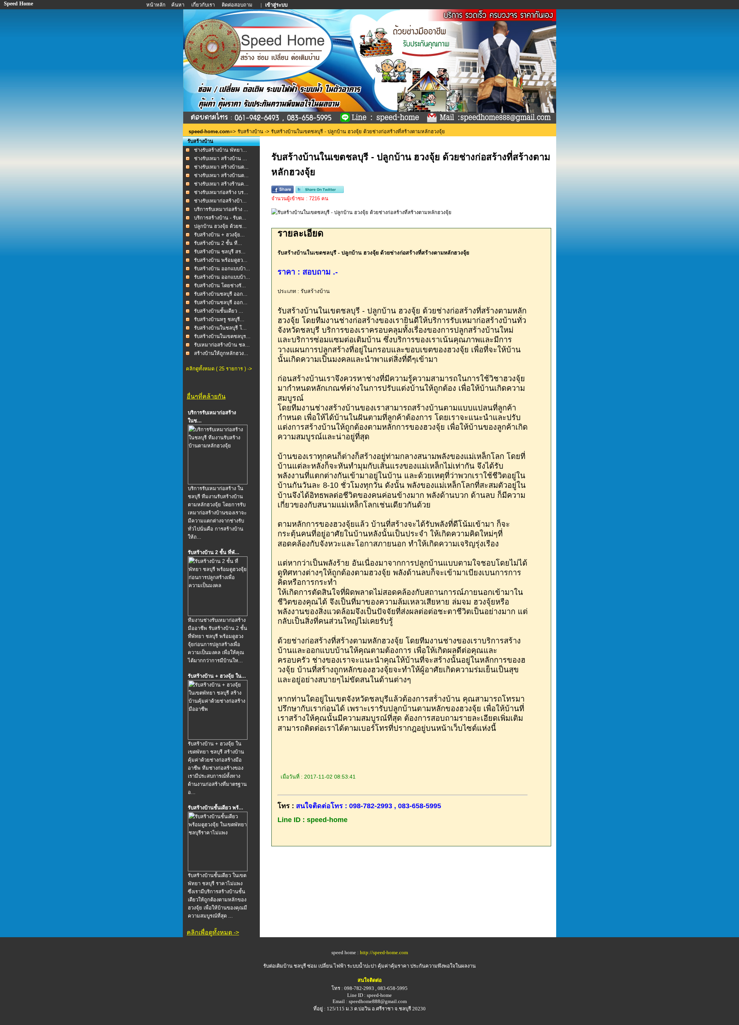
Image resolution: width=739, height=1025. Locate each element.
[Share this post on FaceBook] (282, 191)
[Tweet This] (319, 191)
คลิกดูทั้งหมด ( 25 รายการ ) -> (219, 369)
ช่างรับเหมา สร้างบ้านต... (221, 167)
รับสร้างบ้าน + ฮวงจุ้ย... (219, 235)
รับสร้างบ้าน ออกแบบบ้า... (222, 268)
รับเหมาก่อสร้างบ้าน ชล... (222, 345)
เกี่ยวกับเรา (203, 5)
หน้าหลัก (156, 5)
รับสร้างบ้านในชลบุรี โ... (220, 328)
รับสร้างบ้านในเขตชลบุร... (222, 336)
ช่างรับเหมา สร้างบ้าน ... (220, 158)
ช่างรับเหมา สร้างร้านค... (221, 184)
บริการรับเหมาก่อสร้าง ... (221, 209)
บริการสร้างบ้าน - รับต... (220, 218)
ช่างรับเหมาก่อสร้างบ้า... (220, 201)
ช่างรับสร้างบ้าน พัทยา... (220, 150)
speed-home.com (209, 131)
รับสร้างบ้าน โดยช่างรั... (220, 285)
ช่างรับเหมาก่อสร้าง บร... (221, 192)
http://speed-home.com (384, 952)
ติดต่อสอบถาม (238, 5)
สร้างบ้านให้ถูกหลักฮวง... (221, 353)
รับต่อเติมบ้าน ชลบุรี (285, 966)
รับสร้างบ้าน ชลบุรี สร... (220, 252)
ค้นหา (177, 5)
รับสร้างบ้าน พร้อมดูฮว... (220, 260)
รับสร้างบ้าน (250, 131)
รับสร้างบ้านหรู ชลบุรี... (219, 319)
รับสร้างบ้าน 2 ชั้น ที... (218, 243)
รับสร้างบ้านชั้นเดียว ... (218, 311)
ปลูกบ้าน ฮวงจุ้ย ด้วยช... (220, 226)
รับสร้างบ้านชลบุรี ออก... (220, 294)
